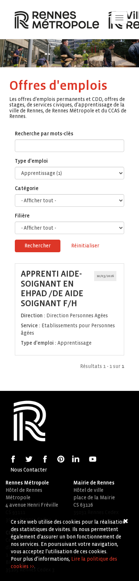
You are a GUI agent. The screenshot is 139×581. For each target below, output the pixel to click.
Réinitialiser (85, 246)
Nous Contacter (28, 470)
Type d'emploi (31, 161)
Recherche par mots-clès (44, 133)
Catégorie (27, 188)
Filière (22, 216)
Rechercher (37, 246)
